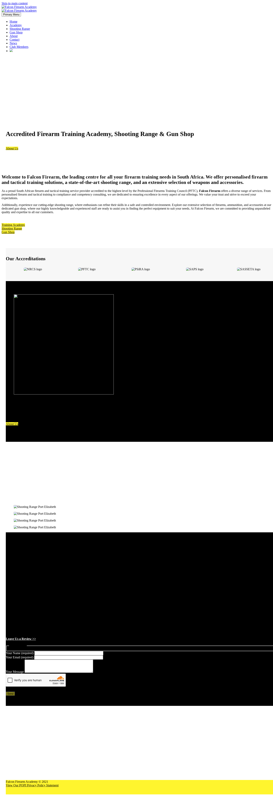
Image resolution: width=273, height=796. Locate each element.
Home (13, 21)
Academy (16, 25)
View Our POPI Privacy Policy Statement (32, 785)
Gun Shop (16, 32)
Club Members (19, 46)
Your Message (15, 671)
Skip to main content (15, 3)
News (13, 43)
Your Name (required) (20, 653)
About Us (12, 148)
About (14, 36)
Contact (14, 39)
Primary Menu (11, 14)
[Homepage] (19, 8)
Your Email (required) (20, 657)
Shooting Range (20, 28)
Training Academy (13, 225)
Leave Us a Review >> (21, 639)
